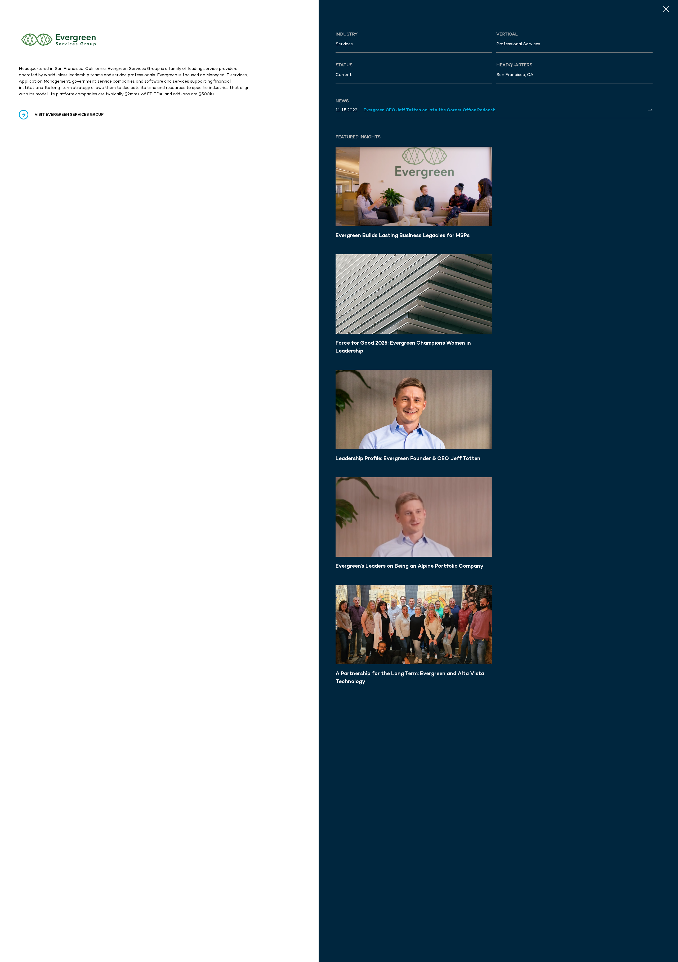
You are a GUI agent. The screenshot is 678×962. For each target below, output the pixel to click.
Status (344, 65)
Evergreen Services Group (134, 68)
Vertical (507, 34)
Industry (347, 34)
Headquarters (514, 65)
